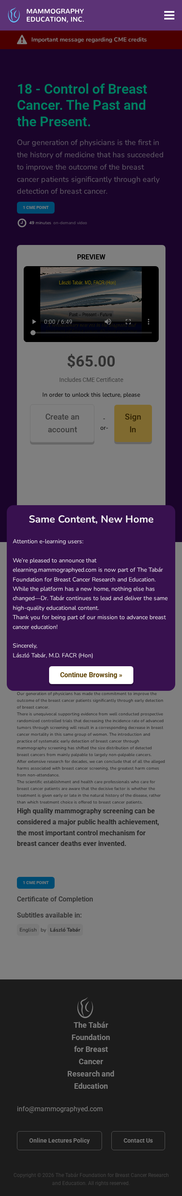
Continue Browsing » (91, 675)
